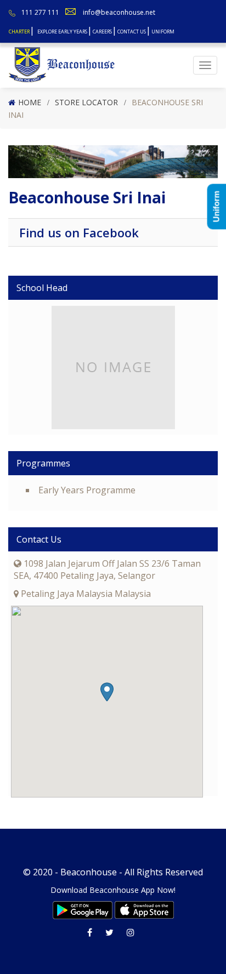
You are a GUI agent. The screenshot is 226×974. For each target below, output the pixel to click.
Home (29, 102)
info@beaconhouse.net (119, 12)
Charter (19, 31)
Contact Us (131, 31)
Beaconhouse (88, 872)
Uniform (162, 31)
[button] (107, 692)
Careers (102, 31)
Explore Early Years (62, 31)
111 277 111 (40, 12)
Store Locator (86, 102)
